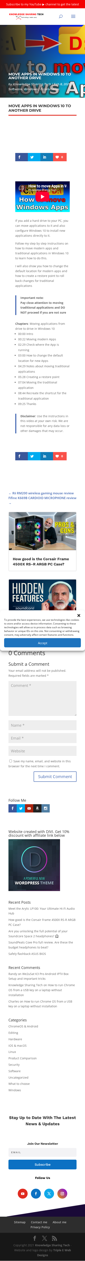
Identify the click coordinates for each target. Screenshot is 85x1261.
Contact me (39, 1222)
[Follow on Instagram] (62, 1194)
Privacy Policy (40, 1227)
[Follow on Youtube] (23, 1194)
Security (14, 1065)
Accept (42, 643)
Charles (13, 1001)
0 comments (49, 89)
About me (59, 1222)
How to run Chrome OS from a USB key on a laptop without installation (41, 990)
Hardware (15, 1039)
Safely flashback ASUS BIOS (27, 954)
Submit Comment (55, 776)
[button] (79, 616)
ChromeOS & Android (23, 1026)
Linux (12, 1052)
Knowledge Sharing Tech (32, 84)
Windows (31, 89)
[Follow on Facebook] (36, 1194)
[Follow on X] (49, 1194)
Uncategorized (18, 1077)
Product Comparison (22, 1058)
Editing (13, 1033)
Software (15, 89)
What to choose (19, 1084)
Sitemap (20, 1222)
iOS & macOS (17, 1046)
